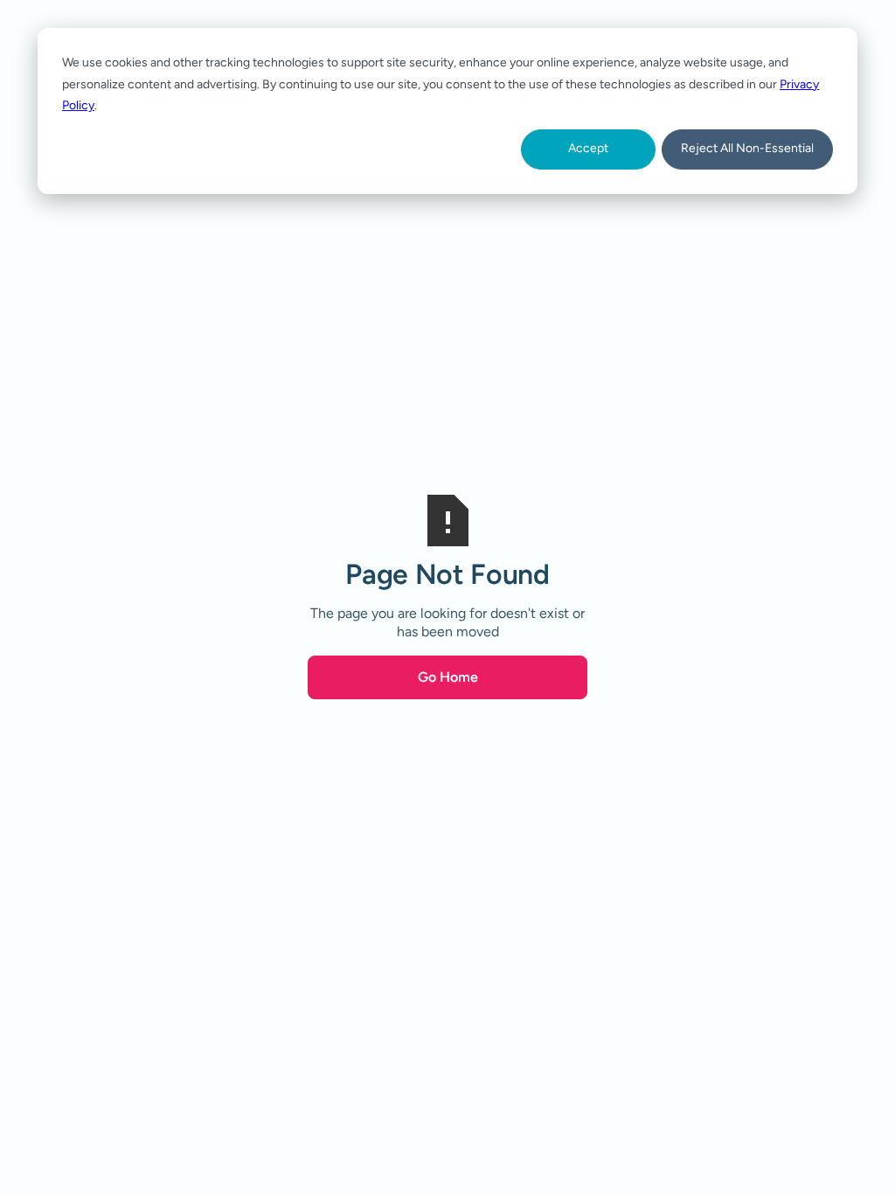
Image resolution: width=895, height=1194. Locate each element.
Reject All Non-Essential (747, 148)
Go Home (448, 677)
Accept (588, 148)
